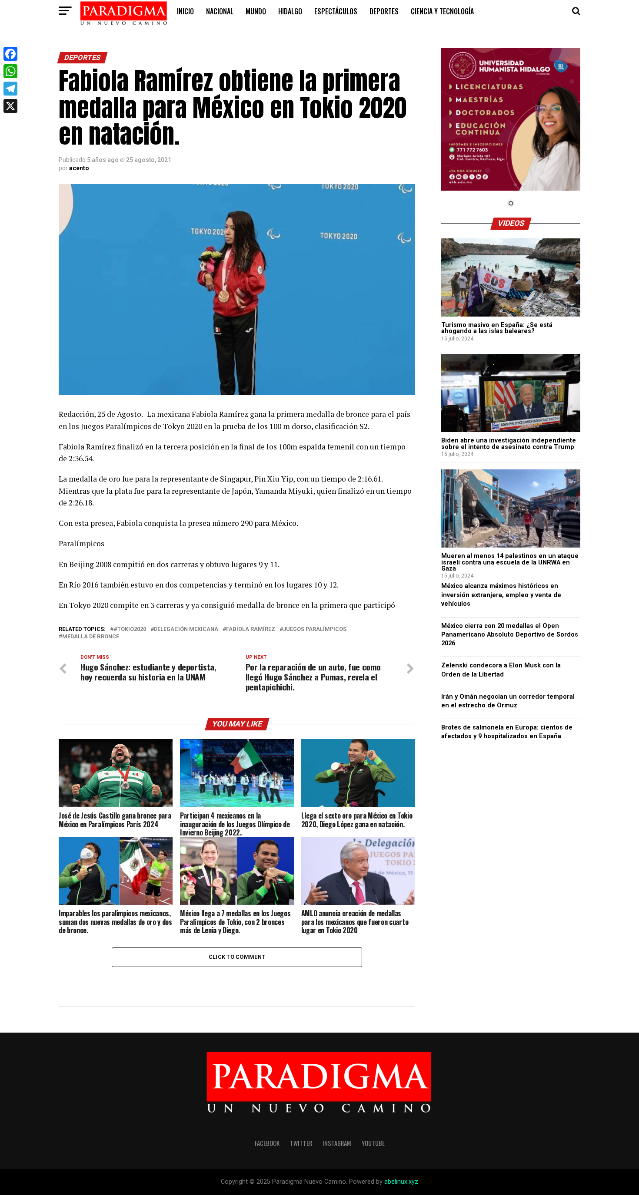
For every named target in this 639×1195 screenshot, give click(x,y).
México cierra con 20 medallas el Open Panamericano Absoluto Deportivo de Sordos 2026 (509, 634)
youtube (373, 1143)
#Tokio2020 (129, 629)
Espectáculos (335, 11)
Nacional (219, 11)
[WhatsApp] (10, 71)
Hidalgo (290, 11)
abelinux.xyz (401, 1181)
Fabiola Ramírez (250, 629)
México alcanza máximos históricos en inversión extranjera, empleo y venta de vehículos (501, 594)
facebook (267, 1143)
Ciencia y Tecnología (442, 11)
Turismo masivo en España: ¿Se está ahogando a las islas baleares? (496, 328)
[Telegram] (10, 88)
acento (79, 168)
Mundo (256, 11)
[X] (10, 106)
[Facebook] (10, 54)
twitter (301, 1143)
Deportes (384, 11)
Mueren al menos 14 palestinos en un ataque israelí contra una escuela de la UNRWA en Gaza (510, 562)
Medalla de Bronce (90, 637)
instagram (337, 1143)
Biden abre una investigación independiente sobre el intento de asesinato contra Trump (508, 443)
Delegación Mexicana (186, 629)
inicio (185, 11)
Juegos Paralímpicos (314, 629)
